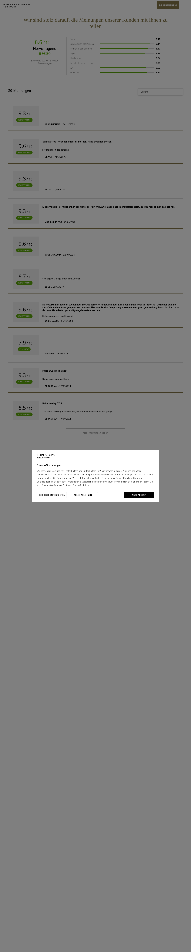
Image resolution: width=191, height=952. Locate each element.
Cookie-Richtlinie (81, 485)
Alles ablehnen (83, 495)
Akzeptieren (139, 495)
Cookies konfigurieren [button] (51, 495)
